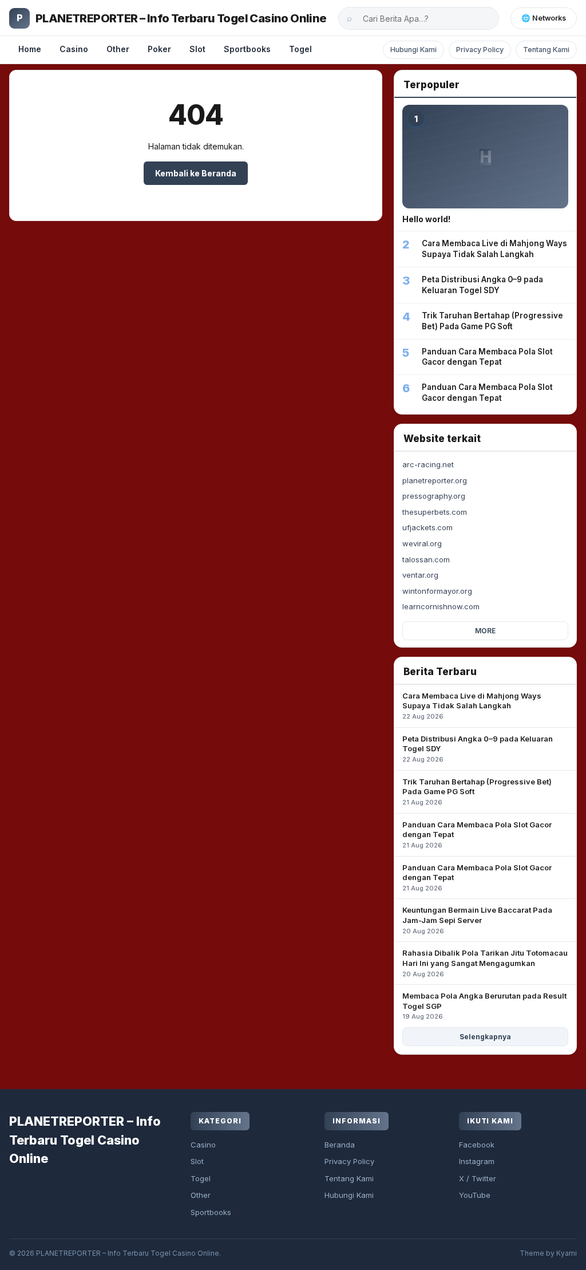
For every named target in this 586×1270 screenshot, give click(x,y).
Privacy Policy (480, 49)
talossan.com (426, 559)
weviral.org (422, 543)
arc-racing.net (428, 464)
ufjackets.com (427, 527)
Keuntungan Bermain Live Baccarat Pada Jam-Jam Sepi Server (477, 919)
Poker (159, 49)
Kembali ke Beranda (195, 173)
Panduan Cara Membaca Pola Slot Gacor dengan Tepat (477, 834)
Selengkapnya (485, 1036)
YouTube (474, 1195)
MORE (485, 630)
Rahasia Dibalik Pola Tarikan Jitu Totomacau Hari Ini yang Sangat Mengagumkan (485, 962)
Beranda (339, 1144)
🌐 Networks (543, 18)
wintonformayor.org (437, 590)
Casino (74, 49)
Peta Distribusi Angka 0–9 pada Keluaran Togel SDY (477, 748)
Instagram (476, 1161)
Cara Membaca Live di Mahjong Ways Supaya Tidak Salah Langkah (471, 705)
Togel (300, 49)
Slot (197, 49)
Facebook (476, 1144)
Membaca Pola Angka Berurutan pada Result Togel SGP (484, 1005)
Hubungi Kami (413, 49)
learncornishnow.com (441, 606)
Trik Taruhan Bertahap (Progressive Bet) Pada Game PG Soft (477, 791)
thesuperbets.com (434, 511)
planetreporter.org (434, 480)
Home (29, 49)
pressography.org (433, 495)
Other (117, 49)
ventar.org (420, 574)
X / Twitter (477, 1178)
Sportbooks (247, 49)
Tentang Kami (546, 49)
